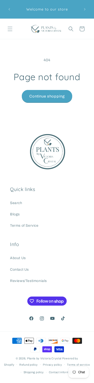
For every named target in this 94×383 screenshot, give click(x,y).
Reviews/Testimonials (28, 281)
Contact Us (19, 269)
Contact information (62, 372)
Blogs (15, 214)
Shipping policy (34, 372)
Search (16, 203)
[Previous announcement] (9, 9)
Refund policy (28, 364)
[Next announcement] (84, 9)
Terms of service (78, 364)
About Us (18, 258)
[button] (10, 28)
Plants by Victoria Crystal (44, 358)
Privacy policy (52, 364)
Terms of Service (24, 225)
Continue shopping (47, 96)
